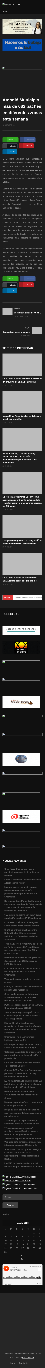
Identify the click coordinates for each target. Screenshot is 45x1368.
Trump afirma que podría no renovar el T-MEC (22, 981)
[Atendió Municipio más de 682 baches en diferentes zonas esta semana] (22, 365)
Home (12, 1363)
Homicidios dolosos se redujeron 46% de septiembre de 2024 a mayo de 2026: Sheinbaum (23, 961)
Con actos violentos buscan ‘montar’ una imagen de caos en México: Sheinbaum (22, 971)
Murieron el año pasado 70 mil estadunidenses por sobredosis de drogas (21, 1094)
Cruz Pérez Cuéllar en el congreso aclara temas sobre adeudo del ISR (21, 924)
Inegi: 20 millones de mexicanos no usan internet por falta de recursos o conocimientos (22, 1113)
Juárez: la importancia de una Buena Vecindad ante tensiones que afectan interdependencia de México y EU (22, 1141)
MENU (5, 11)
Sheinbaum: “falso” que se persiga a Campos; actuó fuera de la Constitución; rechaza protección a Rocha (22, 1154)
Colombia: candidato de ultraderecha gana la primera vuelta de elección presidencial (22, 1055)
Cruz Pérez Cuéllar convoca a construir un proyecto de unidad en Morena (21, 872)
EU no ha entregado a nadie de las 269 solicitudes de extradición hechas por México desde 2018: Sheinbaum (23, 1084)
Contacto (23, 1363)
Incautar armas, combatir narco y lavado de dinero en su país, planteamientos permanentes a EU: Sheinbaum (21, 892)
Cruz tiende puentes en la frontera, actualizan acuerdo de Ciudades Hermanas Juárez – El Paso (21, 997)
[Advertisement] (22, 1319)
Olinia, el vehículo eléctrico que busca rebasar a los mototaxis (23, 988)
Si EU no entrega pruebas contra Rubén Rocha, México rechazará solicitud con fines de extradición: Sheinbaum (21, 935)
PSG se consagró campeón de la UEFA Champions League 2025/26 (23, 1006)
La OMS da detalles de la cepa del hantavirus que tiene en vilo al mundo (23, 1165)
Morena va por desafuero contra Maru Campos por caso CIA (23, 1104)
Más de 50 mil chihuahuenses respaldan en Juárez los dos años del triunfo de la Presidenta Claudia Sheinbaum (22, 1028)
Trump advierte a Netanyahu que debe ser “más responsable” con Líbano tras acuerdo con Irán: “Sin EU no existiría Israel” (23, 949)
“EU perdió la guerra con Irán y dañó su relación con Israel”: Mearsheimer (22, 916)
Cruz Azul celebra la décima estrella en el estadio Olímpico (22, 1064)
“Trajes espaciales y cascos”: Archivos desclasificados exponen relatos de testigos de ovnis (21, 1131)
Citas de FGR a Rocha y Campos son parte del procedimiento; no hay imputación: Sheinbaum (22, 1073)
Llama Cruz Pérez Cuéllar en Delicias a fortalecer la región (22, 881)
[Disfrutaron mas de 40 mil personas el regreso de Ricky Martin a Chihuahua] (22, 312)
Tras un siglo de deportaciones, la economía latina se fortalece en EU (21, 1122)
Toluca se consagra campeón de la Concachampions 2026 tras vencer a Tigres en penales (22, 1015)
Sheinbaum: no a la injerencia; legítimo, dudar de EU (19, 1038)
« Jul (22, 1255)
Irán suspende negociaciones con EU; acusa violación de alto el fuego (23, 1046)
